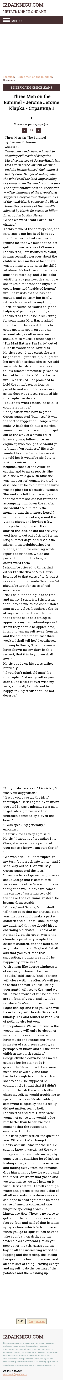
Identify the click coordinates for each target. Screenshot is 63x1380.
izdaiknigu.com (24, 8)
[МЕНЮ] (6, 20)
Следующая (37, 1321)
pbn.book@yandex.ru (15, 1374)
